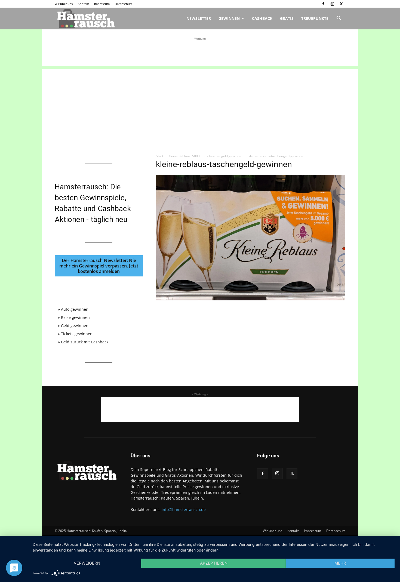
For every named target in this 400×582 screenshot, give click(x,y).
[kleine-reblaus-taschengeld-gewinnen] (250, 299)
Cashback (262, 18)
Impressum (102, 4)
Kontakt (83, 4)
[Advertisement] (200, 54)
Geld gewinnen (74, 325)
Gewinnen (229, 18)
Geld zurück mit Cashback (84, 341)
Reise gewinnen (75, 317)
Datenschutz (123, 4)
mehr (340, 563)
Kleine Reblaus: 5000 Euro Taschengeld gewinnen (205, 156)
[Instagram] (332, 4)
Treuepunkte (314, 18)
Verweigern (87, 563)
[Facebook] (323, 4)
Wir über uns (64, 4)
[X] (341, 4)
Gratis (287, 18)
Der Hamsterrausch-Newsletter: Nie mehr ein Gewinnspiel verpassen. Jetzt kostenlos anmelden (98, 265)
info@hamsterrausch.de (184, 509)
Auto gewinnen (74, 309)
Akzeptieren (213, 563)
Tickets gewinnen (77, 333)
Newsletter (198, 18)
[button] (338, 18)
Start (159, 156)
